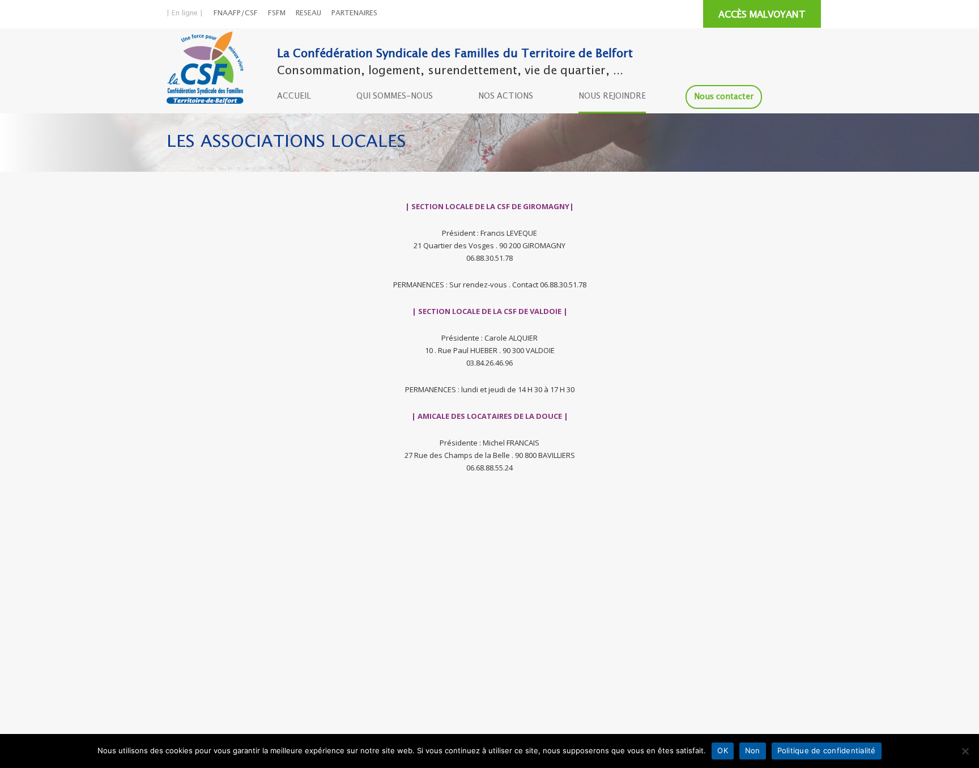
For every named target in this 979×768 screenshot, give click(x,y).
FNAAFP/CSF (236, 13)
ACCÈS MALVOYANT (762, 15)
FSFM (277, 13)
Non (752, 750)
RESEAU (308, 13)
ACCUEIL (294, 96)
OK (722, 750)
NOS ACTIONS (505, 96)
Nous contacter (724, 97)
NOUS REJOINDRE (612, 96)
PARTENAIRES (354, 13)
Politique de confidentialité (826, 750)
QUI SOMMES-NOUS (394, 96)
